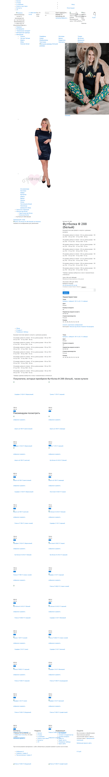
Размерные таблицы (22, 332)
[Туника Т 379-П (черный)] (57, 393)
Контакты (19, 8)
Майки (22, 192)
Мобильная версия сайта (84, 743)
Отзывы (18, 2)
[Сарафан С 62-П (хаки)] (20, 648)
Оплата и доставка (21, 6)
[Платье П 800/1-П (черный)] (22, 617)
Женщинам (19, 34)
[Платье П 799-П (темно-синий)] (23, 522)
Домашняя (81, 40)
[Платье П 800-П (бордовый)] (22, 711)
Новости (61, 738)
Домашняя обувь (25, 208)
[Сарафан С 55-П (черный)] (57, 522)
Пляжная (80, 42)
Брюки (61, 38)
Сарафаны (43, 36)
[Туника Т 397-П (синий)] (14, 585)
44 (65, 285)
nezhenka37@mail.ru (61, 18)
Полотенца (23, 206)
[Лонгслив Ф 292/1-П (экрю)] (57, 491)
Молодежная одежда (23, 32)
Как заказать (62, 733)
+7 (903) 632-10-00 (19, 735)
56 (76, 285)
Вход (73, 4)
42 (64, 285)
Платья (22, 36)
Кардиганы (62, 40)
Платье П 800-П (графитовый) (59, 764)
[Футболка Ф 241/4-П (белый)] (58, 459)
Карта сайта (62, 743)
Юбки (22, 42)
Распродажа (20, 29)
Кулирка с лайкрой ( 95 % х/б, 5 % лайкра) (75, 301)
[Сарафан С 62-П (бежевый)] (57, 617)
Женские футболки (75, 326)
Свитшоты (62, 42)
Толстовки (43, 42)
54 (75, 285)
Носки (22, 202)
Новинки (19, 27)
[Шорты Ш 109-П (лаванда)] (57, 428)
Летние (22, 38)
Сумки (41, 38)
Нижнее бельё (24, 44)
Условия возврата (64, 736)
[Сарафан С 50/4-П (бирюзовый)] (23, 393)
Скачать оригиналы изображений (73, 325)
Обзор (18, 328)
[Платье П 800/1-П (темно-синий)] (59, 585)
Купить (66, 293)
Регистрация (71, 8)
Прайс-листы (62, 740)
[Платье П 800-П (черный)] (21, 680)
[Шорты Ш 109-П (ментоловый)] (22, 428)
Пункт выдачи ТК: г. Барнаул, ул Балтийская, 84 (61, 14)
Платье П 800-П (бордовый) (23, 764)
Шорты (22, 40)
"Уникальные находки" (23, 31)
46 (67, 285)
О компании (19, 4)
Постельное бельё (26, 204)
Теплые (27, 38)
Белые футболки (24, 215)
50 (71, 285)
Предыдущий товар (19, 219)
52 (73, 285)
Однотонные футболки (26, 213)
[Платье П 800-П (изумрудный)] (58, 680)
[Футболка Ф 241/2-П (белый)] (22, 554)
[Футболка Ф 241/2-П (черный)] (58, 554)
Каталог (39, 733)
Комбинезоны (44, 40)
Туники (80, 36)
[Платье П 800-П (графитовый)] (58, 711)
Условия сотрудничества (66, 735)
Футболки (81, 38)
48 (69, 285)
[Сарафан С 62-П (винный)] (57, 648)
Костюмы (61, 36)
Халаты (22, 200)
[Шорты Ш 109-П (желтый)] (21, 459)
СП (17, 9)
